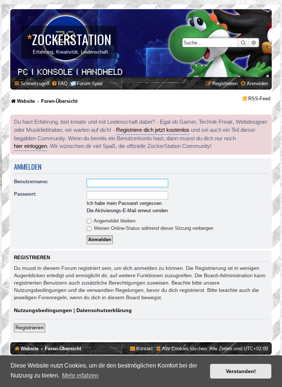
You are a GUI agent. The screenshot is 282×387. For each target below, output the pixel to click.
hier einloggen (30, 146)
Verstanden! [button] (241, 371)
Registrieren (29, 327)
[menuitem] (59, 83)
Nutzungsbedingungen (43, 310)
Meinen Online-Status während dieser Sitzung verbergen (153, 228)
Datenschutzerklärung (104, 310)
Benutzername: (31, 181)
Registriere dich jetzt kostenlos (152, 130)
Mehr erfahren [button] (80, 375)
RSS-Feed (259, 98)
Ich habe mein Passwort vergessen (124, 203)
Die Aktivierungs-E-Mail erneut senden (127, 210)
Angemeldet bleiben (114, 221)
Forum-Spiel (89, 83)
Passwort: (25, 194)
